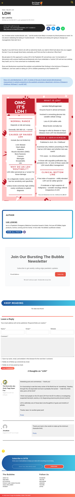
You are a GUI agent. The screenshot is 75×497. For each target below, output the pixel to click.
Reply (22, 415)
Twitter (41, 479)
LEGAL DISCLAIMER (8, 485)
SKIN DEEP (6, 479)
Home (3, 10)
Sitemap (5, 486)
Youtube (42, 485)
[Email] (24, 232)
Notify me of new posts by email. (12, 365)
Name (3, 329)
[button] (48, 28)
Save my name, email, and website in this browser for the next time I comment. (27, 359)
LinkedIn (42, 483)
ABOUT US (5, 478)
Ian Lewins (7, 18)
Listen (41, 486)
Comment (4, 336)
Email (28, 329)
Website (53, 329)
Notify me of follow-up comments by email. (16, 362)
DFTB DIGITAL (6, 481)
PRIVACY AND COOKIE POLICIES (11, 483)
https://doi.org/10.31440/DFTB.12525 (13, 29)
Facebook (42, 478)
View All (8, 10)
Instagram (42, 481)
